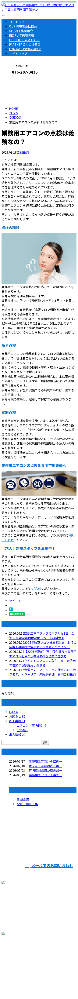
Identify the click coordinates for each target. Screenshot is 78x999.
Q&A (13, 711)
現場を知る (24, 40)
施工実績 (17, 721)
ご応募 (36, 588)
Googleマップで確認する (20, 959)
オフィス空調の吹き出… (45, 766)
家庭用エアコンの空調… (45, 761)
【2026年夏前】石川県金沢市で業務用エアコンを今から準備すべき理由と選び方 (42, 653)
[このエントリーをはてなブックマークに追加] (11, 610)
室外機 (22, 730)
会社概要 (23, 26)
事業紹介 (21, 30)
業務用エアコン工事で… (45, 775)
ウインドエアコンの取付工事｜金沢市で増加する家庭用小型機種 (42, 662)
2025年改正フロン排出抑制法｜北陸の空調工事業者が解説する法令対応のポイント (42, 644)
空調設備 (15, 117)
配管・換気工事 (27, 804)
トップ (16, 21)
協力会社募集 (25, 44)
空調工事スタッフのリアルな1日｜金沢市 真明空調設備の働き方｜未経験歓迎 (41, 635)
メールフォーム (15, 80)
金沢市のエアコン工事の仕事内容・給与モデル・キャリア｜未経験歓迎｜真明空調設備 (42, 671)
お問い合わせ (25, 49)
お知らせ (17, 716)
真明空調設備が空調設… (45, 770)
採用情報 (21, 35)
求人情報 (17, 734)
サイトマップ (18, 53)
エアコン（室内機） (31, 725)
